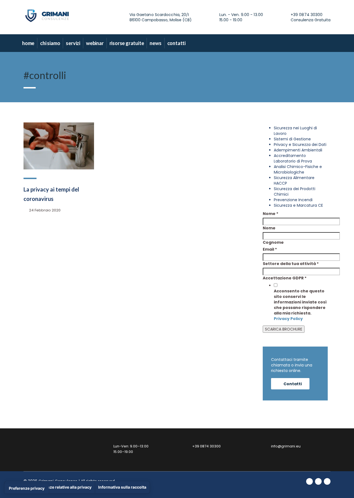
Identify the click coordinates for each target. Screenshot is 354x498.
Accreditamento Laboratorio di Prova (293, 158)
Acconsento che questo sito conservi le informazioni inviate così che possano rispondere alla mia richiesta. (300, 304)
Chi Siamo (50, 43)
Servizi (73, 43)
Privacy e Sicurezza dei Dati (300, 144)
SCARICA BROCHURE (283, 329)
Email (270, 249)
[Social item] (303, 43)
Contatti (176, 43)
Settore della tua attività (291, 263)
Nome (270, 213)
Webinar (95, 43)
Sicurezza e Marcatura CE (298, 205)
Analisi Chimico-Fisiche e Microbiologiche (298, 169)
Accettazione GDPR (284, 278)
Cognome (273, 242)
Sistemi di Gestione (292, 139)
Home (28, 43)
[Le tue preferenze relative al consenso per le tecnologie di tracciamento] (26, 488)
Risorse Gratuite (127, 43)
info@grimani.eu (286, 446)
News (155, 43)
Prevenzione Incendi (293, 200)
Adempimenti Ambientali (298, 150)
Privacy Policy (288, 318)
